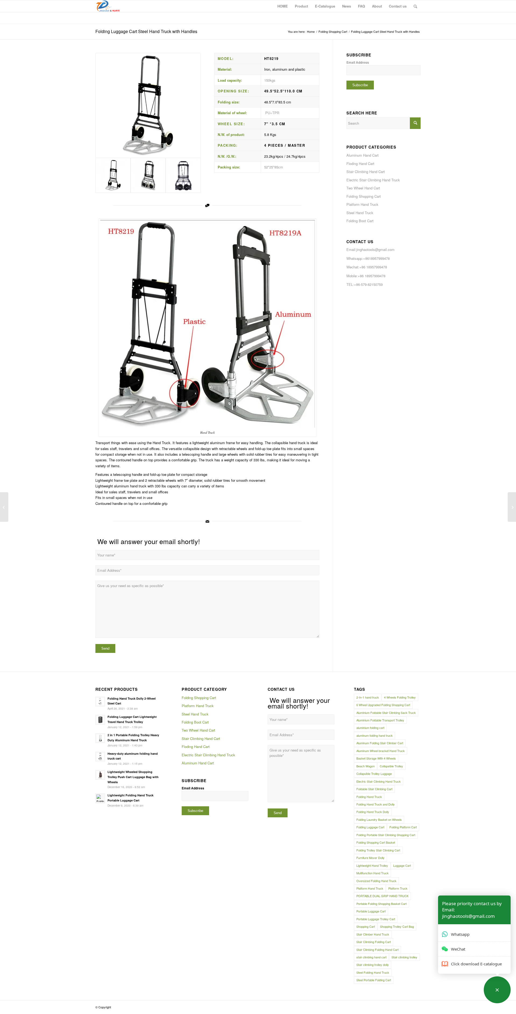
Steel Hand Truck (359, 212)
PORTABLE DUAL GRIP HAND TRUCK (382, 896)
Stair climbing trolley (404, 957)
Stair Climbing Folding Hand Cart (377, 949)
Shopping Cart (365, 926)
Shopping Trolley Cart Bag (397, 926)
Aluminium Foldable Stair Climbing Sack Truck (386, 712)
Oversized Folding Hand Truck (376, 881)
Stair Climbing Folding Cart (373, 942)
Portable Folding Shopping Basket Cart (381, 903)
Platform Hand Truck (362, 204)
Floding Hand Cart (360, 163)
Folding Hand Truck (369, 796)
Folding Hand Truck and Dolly (375, 804)
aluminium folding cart (370, 727)
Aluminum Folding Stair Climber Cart (379, 743)
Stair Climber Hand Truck (372, 934)
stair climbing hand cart (371, 957)
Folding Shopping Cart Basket (375, 842)
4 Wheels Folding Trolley (400, 697)
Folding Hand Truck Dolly (372, 812)
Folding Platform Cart (403, 827)
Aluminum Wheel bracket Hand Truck (380, 751)
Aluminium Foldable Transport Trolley (380, 720)
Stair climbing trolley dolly (372, 964)
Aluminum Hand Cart (362, 155)
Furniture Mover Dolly (370, 857)
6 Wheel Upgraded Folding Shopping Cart (383, 705)
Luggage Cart (402, 865)
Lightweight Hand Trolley (372, 865)
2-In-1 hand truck (367, 697)
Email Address (357, 62)
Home (311, 32)
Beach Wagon (365, 766)
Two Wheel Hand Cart (363, 187)
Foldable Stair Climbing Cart (374, 789)
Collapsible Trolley (391, 766)
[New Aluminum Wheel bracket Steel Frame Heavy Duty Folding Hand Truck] (512, 507)
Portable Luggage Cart (371, 911)
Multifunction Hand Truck (372, 873)
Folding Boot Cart (360, 220)
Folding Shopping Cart (332, 32)
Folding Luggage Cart (370, 827)
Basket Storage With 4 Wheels (376, 758)
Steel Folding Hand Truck (372, 972)
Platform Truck (397, 888)
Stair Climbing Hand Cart (365, 171)
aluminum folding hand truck (374, 735)
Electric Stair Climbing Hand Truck (373, 179)
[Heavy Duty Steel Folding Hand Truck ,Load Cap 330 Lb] (4, 507)
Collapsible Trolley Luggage (374, 773)
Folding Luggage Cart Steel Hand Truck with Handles (146, 31)
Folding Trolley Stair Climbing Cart (378, 850)
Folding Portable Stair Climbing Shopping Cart (385, 835)
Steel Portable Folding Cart (373, 980)
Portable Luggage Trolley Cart (375, 919)
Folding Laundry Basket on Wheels (379, 819)
